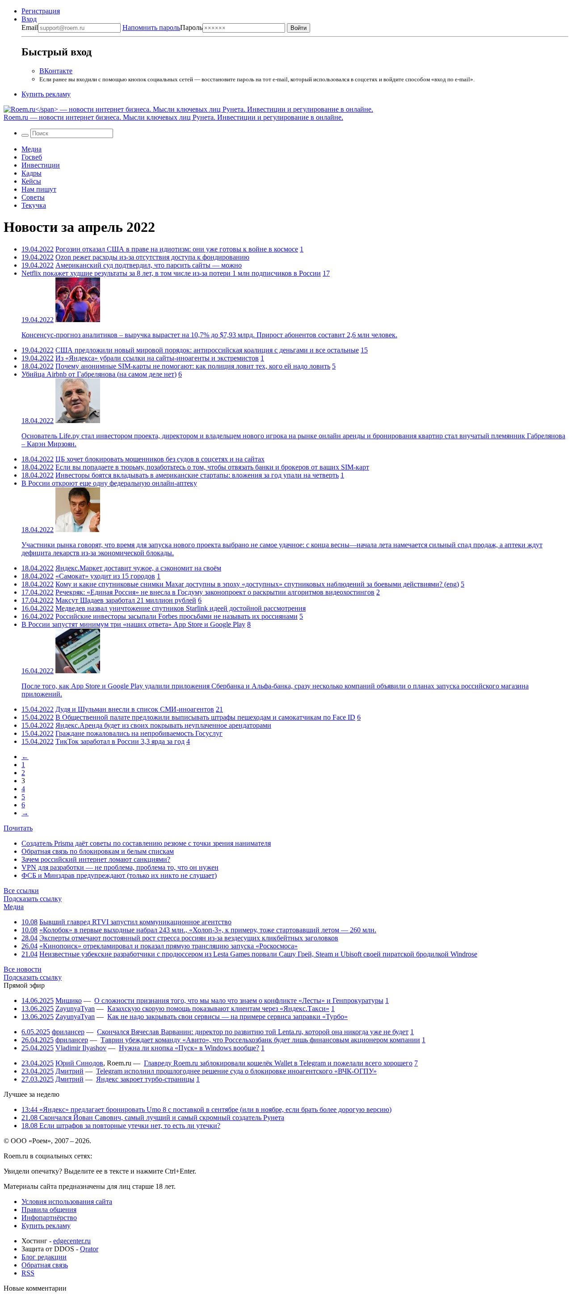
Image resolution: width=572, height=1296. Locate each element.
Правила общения (48, 1209)
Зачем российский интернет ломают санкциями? (95, 859)
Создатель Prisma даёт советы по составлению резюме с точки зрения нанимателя (146, 843)
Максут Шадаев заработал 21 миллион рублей (125, 600)
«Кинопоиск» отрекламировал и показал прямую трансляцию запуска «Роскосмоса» (168, 946)
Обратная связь (44, 1265)
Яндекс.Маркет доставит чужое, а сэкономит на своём (138, 568)
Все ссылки (21, 890)
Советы (33, 197)
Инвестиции (40, 165)
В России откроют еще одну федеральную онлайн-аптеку (109, 483)
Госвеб (31, 157)
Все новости (23, 969)
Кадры (31, 173)
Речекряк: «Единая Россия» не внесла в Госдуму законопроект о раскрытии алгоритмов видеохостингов (214, 592)
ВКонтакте (55, 71)
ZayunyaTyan (75, 1008)
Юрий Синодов (79, 1063)
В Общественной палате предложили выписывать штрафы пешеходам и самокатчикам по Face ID (205, 717)
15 (364, 350)
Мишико (68, 1000)
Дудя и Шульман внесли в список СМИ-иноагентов (134, 709)
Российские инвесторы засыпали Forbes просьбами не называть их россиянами (176, 616)
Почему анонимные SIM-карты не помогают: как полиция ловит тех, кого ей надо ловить (192, 366)
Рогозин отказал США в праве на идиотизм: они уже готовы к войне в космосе (176, 249)
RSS (27, 1273)
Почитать (18, 828)
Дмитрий (69, 1071)
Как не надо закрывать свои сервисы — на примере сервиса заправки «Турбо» (227, 1016)
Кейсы (31, 181)
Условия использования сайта (66, 1201)
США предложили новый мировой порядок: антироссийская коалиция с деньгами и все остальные (207, 350)
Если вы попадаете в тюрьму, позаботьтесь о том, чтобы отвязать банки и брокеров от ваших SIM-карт (212, 467)
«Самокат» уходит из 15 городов (105, 576)
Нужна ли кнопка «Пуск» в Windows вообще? (189, 1048)
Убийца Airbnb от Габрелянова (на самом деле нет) (99, 374)
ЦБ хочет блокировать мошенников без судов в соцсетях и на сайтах (160, 459)
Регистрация (40, 11)
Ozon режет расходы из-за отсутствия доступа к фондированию (152, 257)
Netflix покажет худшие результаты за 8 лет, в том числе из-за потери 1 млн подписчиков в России (171, 273)
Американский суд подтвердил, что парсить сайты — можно (148, 265)
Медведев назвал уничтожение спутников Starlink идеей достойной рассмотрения (180, 608)
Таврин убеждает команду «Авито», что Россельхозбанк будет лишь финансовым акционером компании (260, 1040)
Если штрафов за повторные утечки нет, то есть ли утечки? (120, 1125)
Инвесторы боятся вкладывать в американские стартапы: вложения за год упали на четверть (197, 475)
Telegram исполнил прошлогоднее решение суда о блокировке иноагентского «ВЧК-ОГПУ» (236, 1071)
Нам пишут (38, 189)
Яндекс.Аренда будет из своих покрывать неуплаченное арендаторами (163, 725)
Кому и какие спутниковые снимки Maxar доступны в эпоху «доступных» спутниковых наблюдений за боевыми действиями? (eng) (257, 584)
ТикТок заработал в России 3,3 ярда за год (120, 741)
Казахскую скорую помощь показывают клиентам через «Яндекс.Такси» (218, 1008)
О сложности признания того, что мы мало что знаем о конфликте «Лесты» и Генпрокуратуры (238, 1000)
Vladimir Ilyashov (80, 1048)
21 (219, 709)
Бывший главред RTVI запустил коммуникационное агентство (135, 922)
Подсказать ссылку (33, 898)
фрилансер (68, 1032)
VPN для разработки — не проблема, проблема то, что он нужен (120, 867)
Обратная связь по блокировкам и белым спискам (97, 851)
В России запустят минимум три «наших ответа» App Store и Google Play (133, 624)
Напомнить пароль (151, 27)
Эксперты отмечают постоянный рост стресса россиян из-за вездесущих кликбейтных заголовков (188, 938)
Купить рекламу (46, 94)
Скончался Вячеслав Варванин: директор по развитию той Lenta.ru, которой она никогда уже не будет (252, 1032)
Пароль (162, 27)
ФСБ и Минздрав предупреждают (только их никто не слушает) (119, 875)
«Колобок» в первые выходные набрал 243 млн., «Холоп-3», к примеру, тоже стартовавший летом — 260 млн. (207, 930)
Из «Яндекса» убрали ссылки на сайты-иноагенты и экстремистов (157, 358)
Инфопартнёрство (49, 1217)
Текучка (33, 205)
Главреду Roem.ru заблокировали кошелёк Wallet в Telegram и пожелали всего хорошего (278, 1063)
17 (326, 273)
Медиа (31, 149)
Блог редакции (44, 1257)
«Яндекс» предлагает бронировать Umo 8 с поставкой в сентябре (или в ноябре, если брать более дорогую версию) (206, 1109)
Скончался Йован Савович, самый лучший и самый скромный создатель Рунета (152, 1117)
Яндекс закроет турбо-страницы (145, 1079)
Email (29, 27)
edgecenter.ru (72, 1241)
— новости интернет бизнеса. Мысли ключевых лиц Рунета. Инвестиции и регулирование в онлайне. (173, 117)
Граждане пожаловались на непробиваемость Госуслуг (139, 733)
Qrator (89, 1249)
